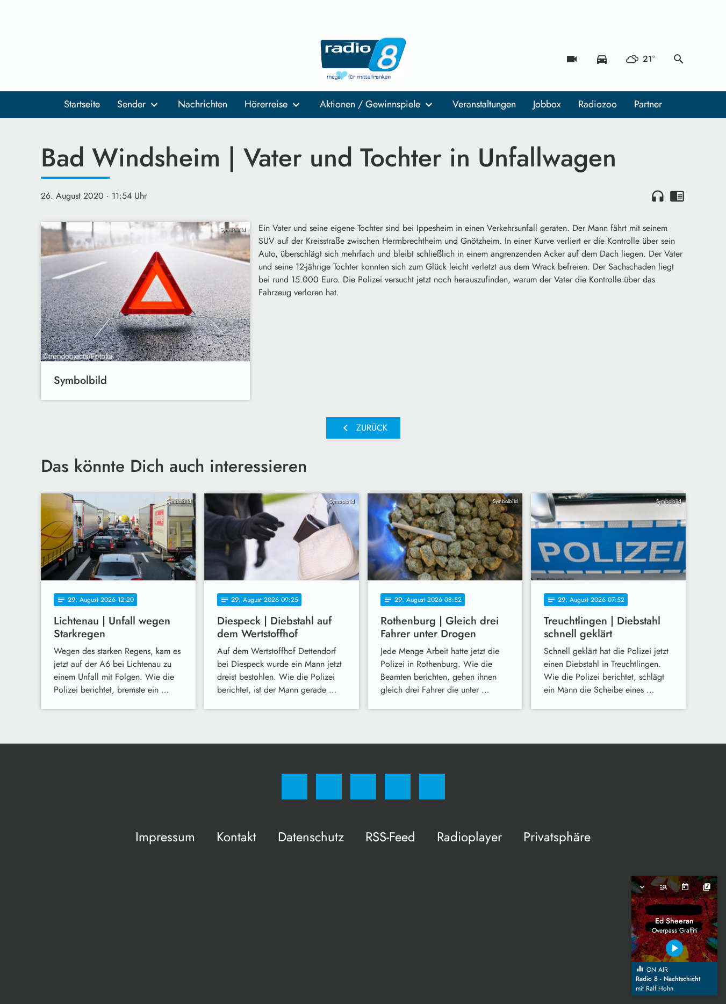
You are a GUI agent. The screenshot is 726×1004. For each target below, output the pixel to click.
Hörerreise (266, 104)
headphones (657, 195)
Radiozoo (597, 104)
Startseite (82, 104)
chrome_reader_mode (677, 195)
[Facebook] (51, 59)
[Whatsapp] (94, 59)
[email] (137, 59)
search (678, 59)
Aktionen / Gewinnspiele (370, 104)
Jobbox (547, 104)
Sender (131, 104)
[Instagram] (73, 59)
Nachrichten (202, 104)
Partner (648, 104)
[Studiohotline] (116, 59)
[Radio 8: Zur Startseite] (363, 59)
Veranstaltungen (484, 104)
